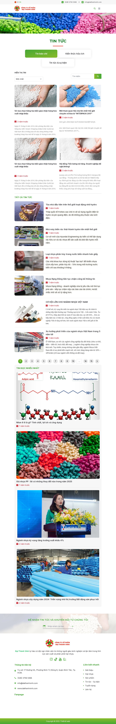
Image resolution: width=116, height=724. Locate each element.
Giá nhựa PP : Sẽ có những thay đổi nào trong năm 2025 (44, 481)
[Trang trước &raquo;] (97, 361)
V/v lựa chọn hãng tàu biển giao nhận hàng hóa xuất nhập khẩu (35, 112)
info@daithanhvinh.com (93, 2)
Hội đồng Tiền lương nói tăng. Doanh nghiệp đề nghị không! (80, 165)
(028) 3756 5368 (71, 2)
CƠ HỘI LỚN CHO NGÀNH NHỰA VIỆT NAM (67, 302)
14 (85, 361)
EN (20, 2)
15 (91, 361)
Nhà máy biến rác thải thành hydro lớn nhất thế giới (71, 229)
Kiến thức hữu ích (74, 53)
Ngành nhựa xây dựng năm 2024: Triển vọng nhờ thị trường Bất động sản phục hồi (57, 599)
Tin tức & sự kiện (58, 62)
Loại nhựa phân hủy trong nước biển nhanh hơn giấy (72, 254)
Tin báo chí (41, 53)
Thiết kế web (65, 721)
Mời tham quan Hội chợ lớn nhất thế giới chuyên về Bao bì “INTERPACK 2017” (77, 112)
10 (73, 361)
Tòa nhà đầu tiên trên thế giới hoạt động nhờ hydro (71, 204)
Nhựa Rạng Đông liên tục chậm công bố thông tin (70, 279)
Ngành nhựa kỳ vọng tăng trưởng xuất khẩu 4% (40, 540)
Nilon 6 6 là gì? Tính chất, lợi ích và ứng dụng (39, 422)
